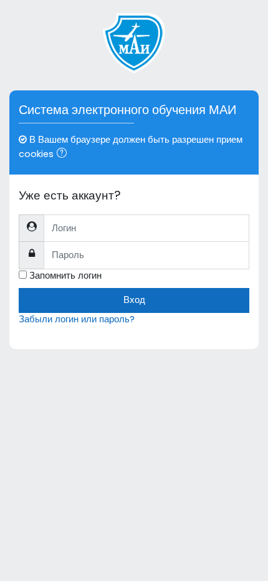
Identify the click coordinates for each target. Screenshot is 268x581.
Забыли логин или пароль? (77, 319)
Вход (134, 300)
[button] (64, 154)
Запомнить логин (65, 275)
